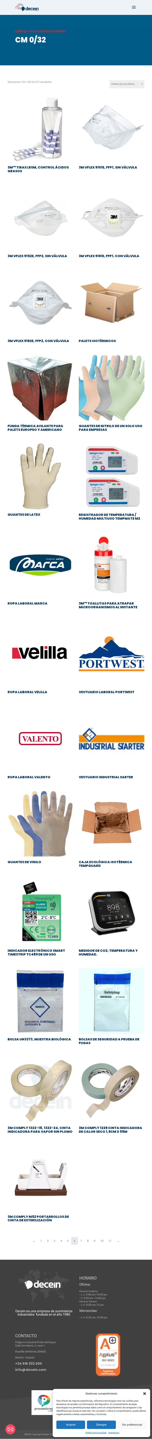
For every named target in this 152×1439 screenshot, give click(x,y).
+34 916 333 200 (28, 1363)
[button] (144, 1393)
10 (101, 1240)
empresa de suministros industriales (44, 1312)
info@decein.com (30, 1369)
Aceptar (71, 1424)
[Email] (10, 1429)
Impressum (113, 1432)
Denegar (101, 1424)
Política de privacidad (95, 1432)
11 (110, 1240)
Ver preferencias (132, 1424)
